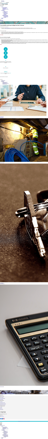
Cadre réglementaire (6, 436)
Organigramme (1, 399)
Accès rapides (2, 81)
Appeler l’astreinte (3, 80)
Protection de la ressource (5, 435)
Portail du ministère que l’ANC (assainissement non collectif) (7, 393)
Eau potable (1, 401)
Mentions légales (20, 421)
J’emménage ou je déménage (6, 83)
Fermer (1, 424)
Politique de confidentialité (27, 421)
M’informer (5, 431)
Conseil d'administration (2, 398)
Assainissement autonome (5, 434)
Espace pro (1, 408)
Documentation (1, 20)
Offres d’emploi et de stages (5, 428)
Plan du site (23, 421)
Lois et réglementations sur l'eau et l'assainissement (6, 392)
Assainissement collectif (2, 402)
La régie (2, 426)
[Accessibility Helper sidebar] (1, 423)
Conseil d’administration (5, 427)
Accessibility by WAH (2, 425)
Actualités (2, 437)
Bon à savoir (5, 433)
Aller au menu (2, 1)
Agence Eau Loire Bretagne (4, 391)
